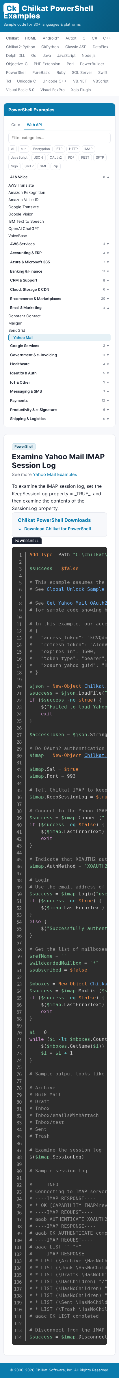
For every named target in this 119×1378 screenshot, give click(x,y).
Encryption (41, 149)
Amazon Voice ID (23, 199)
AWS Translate (21, 185)
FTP (59, 149)
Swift (102, 72)
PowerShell (16, 72)
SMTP (29, 166)
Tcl (8, 81)
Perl (70, 63)
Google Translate (23, 207)
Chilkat (12, 38)
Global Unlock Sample (76, 589)
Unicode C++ (54, 81)
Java (47, 55)
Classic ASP (75, 46)
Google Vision (21, 214)
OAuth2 (56, 157)
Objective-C (17, 63)
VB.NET (80, 81)
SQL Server (82, 72)
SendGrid (16, 330)
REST (85, 157)
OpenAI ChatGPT (23, 228)
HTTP (73, 149)
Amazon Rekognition (26, 192)
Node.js (89, 55)
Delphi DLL (15, 55)
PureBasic (41, 72)
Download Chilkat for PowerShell (57, 528)
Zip (55, 166)
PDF (71, 157)
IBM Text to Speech (26, 221)
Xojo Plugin (81, 89)
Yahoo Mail (23, 337)
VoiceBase (17, 235)
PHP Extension (47, 63)
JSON (38, 157)
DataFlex (100, 46)
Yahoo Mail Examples (55, 474)
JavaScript (66, 55)
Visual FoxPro (52, 89)
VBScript (101, 81)
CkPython (50, 46)
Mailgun (15, 323)
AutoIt (71, 38)
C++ (107, 38)
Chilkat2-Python (20, 46)
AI (12, 149)
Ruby (61, 72)
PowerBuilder (92, 63)
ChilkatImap (101, 755)
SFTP (100, 157)
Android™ (51, 38)
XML (43, 166)
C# (94, 38)
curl (24, 149)
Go (33, 55)
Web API (34, 124)
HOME (30, 38)
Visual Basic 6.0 (20, 89)
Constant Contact (24, 316)
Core (15, 124)
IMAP (88, 149)
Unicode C (26, 81)
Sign (14, 166)
